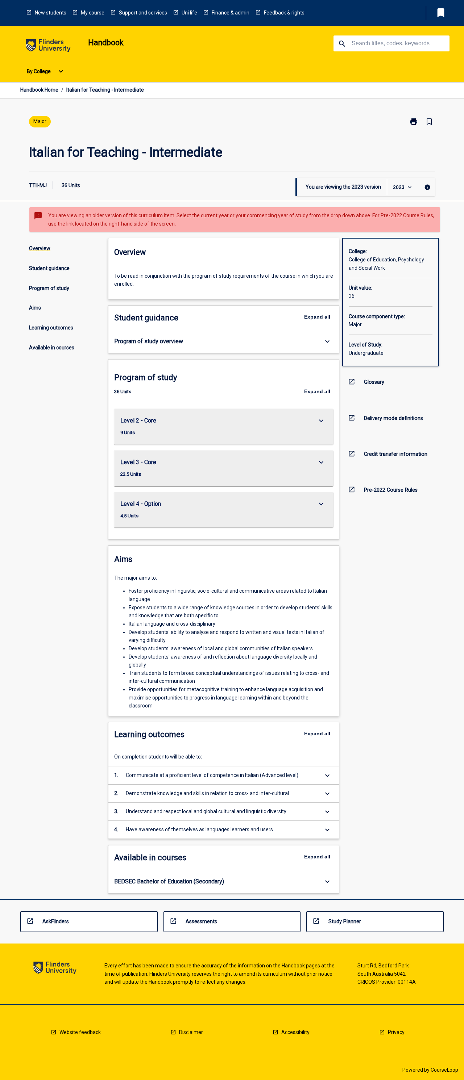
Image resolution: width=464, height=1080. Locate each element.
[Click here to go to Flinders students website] (48, 47)
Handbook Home (39, 90)
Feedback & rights (284, 13)
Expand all (317, 317)
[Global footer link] (55, 969)
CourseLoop (444, 1070)
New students (50, 13)
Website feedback (80, 1032)
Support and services (143, 13)
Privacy (396, 1032)
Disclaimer (191, 1032)
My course (92, 13)
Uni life (189, 13)
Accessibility (295, 1032)
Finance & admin (230, 13)
